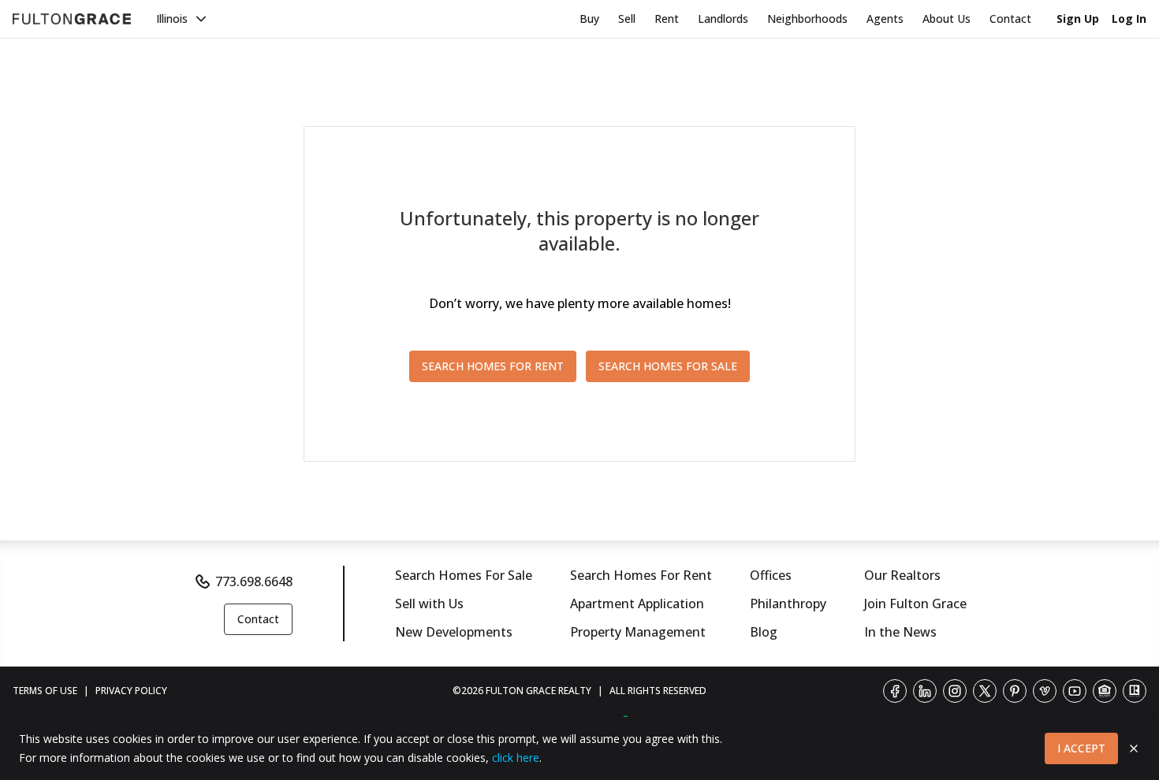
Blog (763, 632)
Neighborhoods (807, 18)
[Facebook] (895, 691)
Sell (626, 18)
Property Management (638, 632)
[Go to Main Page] (72, 18)
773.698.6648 (254, 581)
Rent (666, 18)
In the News (900, 632)
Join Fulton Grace (915, 603)
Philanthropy (788, 603)
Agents (885, 18)
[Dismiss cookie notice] (1133, 748)
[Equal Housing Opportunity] (1104, 691)
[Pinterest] (1015, 691)
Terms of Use (45, 690)
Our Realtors (902, 575)
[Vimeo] (1045, 691)
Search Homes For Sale (463, 575)
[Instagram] (955, 691)
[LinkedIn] (925, 691)
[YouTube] (1074, 691)
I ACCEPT (1081, 748)
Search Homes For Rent (641, 575)
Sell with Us (429, 603)
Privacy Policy (131, 690)
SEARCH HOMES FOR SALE (667, 365)
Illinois (172, 18)
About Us (946, 18)
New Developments (453, 632)
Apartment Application (637, 603)
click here (515, 757)
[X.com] (985, 691)
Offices (771, 575)
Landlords (723, 18)
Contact (1010, 18)
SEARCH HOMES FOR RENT (493, 365)
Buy (589, 18)
